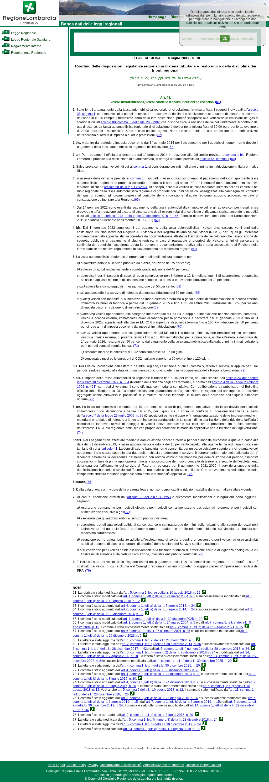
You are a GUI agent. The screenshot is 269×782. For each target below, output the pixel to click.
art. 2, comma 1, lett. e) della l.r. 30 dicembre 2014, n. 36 (161, 644)
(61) (218, 102)
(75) (190, 474)
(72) (242, 370)
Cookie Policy (76, 765)
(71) (136, 346)
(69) (156, 307)
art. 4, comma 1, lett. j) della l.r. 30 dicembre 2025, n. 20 (160, 670)
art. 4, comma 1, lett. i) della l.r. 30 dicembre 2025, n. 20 (161, 665)
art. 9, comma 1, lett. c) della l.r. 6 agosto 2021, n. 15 (206, 627)
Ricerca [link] (177, 17)
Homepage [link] (157, 17)
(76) (89, 482)
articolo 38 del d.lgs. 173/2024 (126, 187)
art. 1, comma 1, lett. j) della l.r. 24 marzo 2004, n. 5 (159, 622)
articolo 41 (109, 448)
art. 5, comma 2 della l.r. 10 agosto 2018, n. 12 (150, 689)
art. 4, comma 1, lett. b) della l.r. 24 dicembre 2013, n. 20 (160, 674)
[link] (29, 25)
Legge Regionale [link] (23, 33)
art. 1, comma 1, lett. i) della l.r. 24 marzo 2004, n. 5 (159, 596)
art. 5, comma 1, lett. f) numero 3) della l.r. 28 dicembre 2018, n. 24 (171, 719)
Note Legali (56, 765)
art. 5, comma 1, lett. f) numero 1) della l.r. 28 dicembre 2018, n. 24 (202, 649)
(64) (233, 159)
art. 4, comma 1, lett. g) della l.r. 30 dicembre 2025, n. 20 (163, 619)
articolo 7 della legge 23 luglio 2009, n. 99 (113, 415)
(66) (157, 220)
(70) (179, 326)
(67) (194, 249)
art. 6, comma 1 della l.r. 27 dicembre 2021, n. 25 (155, 631)
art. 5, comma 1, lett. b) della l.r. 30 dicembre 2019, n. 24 (161, 724)
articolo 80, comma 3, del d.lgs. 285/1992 (130, 122)
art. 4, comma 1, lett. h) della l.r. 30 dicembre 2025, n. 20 (192, 661)
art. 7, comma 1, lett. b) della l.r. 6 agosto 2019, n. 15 (183, 702)
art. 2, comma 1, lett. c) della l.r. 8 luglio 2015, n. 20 (157, 715)
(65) (137, 199)
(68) (178, 286)
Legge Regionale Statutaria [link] (30, 39)
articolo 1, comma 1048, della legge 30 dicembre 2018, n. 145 (134, 216)
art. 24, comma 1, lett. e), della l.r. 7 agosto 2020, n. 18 (161, 729)
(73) (91, 399)
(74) (80, 432)
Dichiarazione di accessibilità (121, 765)
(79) (88, 570)
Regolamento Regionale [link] (28, 53)
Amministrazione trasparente (163, 765)
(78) (200, 554)
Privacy (93, 765)
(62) (159, 135)
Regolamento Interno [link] (25, 46)
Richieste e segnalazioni (203, 765)
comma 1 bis (234, 155)
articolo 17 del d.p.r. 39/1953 (149, 497)
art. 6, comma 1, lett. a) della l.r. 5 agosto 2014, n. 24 (158, 606)
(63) (171, 147)
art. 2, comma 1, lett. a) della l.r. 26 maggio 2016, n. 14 (159, 698)
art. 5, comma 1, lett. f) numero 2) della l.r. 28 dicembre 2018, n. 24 (168, 652)
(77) (127, 512)
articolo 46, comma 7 (214, 159)
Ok (225, 38)
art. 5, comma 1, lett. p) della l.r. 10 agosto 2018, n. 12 (162, 592)
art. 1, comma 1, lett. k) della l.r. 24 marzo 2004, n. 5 (158, 640)
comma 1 (140, 166)
